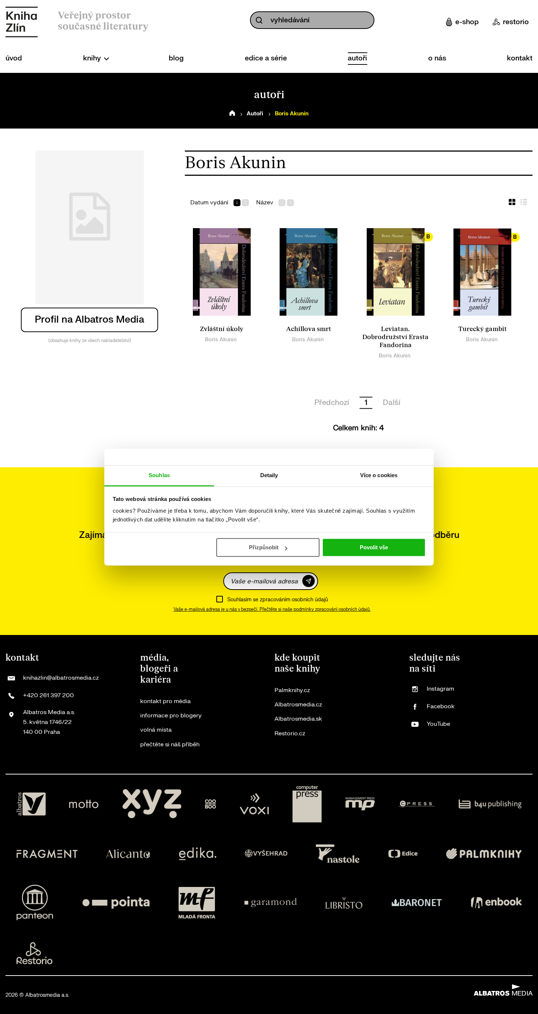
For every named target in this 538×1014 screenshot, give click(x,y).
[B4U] (490, 804)
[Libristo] (344, 902)
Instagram (440, 688)
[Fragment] (47, 853)
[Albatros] (31, 804)
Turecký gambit (482, 329)
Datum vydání (209, 202)
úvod (13, 58)
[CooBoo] (210, 804)
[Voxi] (254, 804)
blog (176, 58)
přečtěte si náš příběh (169, 744)
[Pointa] (116, 902)
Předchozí (331, 402)
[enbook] (496, 902)
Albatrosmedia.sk (298, 719)
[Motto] (83, 804)
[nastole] (338, 853)
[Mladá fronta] (197, 902)
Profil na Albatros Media (89, 319)
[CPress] (416, 804)
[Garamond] (270, 902)
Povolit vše (374, 547)
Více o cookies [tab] (378, 475)
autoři (357, 58)
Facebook (441, 706)
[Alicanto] (128, 853)
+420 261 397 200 (48, 695)
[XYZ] (152, 804)
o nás (437, 58)
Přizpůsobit (264, 547)
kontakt (520, 58)
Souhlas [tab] (159, 475)
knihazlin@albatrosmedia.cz (61, 677)
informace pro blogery (171, 715)
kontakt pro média (165, 701)
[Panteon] (34, 902)
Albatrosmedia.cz (298, 704)
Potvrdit (308, 581)
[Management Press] (360, 804)
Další (391, 402)
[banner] (21, 22)
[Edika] (197, 853)
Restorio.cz (289, 733)
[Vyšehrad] (266, 853)
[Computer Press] (307, 804)
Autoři (255, 113)
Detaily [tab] (269, 475)
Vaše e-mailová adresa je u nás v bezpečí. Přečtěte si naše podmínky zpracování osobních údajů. (272, 609)
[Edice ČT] (403, 853)
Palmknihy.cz (292, 690)
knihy (93, 58)
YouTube (438, 724)
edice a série (266, 58)
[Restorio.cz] (34, 953)
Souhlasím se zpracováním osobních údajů (277, 600)
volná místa (156, 729)
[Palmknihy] (484, 853)
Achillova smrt (308, 329)
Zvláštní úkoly (221, 329)
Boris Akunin (220, 340)
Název (264, 202)
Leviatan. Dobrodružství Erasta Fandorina (395, 337)
